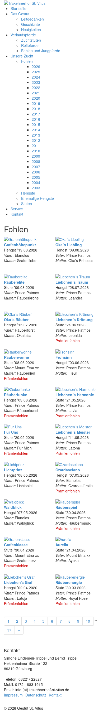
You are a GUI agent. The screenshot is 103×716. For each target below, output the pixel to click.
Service (17, 208)
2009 (36, 156)
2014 (36, 129)
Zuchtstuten (31, 40)
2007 (36, 166)
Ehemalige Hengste (37, 198)
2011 (36, 145)
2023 (36, 82)
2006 (36, 172)
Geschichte (30, 24)
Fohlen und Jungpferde (40, 50)
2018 (36, 108)
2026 (36, 66)
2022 (36, 87)
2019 (36, 103)
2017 (36, 114)
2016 (36, 119)
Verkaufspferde (23, 34)
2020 (36, 98)
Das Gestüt (20, 13)
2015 (36, 124)
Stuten (26, 203)
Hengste (28, 193)
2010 (36, 150)
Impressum (13, 695)
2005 (36, 177)
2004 (36, 182)
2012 (36, 140)
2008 (36, 161)
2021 (36, 92)
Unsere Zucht (22, 56)
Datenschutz (35, 695)
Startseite (18, 8)
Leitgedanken (32, 19)
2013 (36, 135)
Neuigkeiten (31, 29)
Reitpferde (30, 45)
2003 (36, 187)
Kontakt (17, 214)
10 (88, 621)
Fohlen (27, 61)
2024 (36, 77)
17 (9, 630)
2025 (36, 71)
